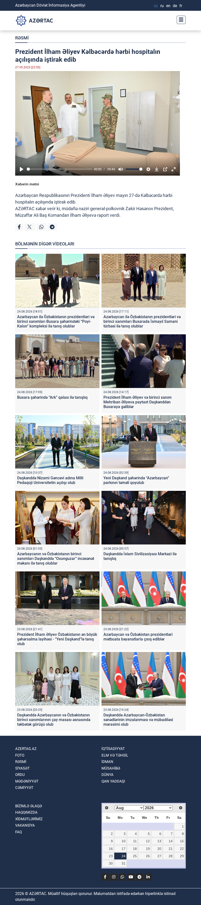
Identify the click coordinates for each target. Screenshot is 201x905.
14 (171, 841)
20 (159, 849)
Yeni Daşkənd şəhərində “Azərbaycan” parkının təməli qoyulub (136, 480)
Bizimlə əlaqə (28, 806)
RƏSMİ (22, 37)
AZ (156, 5)
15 (182, 841)
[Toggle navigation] (180, 19)
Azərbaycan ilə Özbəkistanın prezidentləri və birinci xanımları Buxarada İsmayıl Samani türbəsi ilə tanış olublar (142, 321)
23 (111, 856)
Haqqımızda (26, 812)
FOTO (19, 755)
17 (124, 849)
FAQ (18, 832)
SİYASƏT (22, 768)
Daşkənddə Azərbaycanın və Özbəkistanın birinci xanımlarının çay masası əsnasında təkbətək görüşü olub (53, 720)
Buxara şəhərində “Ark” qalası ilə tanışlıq (52, 397)
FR (180, 5)
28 (171, 856)
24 (124, 856)
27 (159, 856)
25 (135, 856)
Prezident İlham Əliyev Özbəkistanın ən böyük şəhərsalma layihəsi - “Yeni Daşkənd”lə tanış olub (57, 639)
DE (175, 5)
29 (182, 856)
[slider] (59, 169)
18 (135, 849)
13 (159, 841)
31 (124, 863)
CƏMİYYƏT (24, 787)
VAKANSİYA (25, 825)
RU (162, 5)
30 (111, 863)
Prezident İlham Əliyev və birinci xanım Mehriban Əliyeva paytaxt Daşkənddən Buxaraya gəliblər (137, 402)
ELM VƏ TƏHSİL (114, 755)
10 (124, 841)
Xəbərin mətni (27, 184)
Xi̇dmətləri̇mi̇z (29, 819)
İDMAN (107, 762)
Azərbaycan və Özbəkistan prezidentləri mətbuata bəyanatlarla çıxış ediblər (138, 636)
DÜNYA (107, 774)
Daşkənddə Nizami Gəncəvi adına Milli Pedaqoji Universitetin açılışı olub (50, 480)
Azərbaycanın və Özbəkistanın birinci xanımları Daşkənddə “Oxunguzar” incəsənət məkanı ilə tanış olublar (55, 559)
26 (148, 856)
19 (148, 849)
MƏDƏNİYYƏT (26, 781)
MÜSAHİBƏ (110, 768)
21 (171, 849)
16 (111, 849)
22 (182, 849)
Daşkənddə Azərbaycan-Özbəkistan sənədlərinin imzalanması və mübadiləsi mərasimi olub (138, 720)
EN (168, 5)
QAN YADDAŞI (113, 781)
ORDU (20, 774)
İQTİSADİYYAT (113, 749)
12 (148, 841)
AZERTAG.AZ (26, 749)
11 (135, 841)
